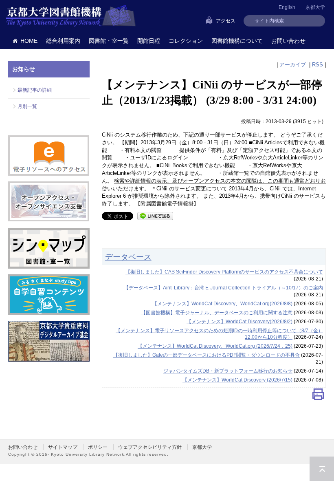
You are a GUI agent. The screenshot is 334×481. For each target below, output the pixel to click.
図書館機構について (237, 41)
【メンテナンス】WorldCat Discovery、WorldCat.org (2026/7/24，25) (215, 346)
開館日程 (148, 41)
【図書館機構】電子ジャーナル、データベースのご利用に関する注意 (216, 313)
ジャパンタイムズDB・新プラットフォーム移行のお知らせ (227, 371)
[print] (318, 396)
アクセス (225, 21)
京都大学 (315, 7)
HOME (28, 41)
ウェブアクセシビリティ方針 (150, 447)
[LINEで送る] (155, 215)
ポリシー (98, 447)
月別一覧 (27, 106)
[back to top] (322, 469)
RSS (317, 65)
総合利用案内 (63, 41)
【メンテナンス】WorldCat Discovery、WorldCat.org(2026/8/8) (222, 304)
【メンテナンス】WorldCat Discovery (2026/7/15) (237, 380)
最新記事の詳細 (35, 90)
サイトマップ (62, 447)
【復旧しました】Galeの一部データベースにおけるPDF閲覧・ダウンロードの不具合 (206, 355)
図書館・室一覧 (109, 41)
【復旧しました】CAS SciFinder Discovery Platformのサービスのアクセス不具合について (224, 272)
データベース (128, 256)
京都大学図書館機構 (71, 16)
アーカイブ (292, 65)
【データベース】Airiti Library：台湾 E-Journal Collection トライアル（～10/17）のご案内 (223, 288)
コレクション (186, 41)
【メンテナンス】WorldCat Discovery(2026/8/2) (239, 321)
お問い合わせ (288, 41)
